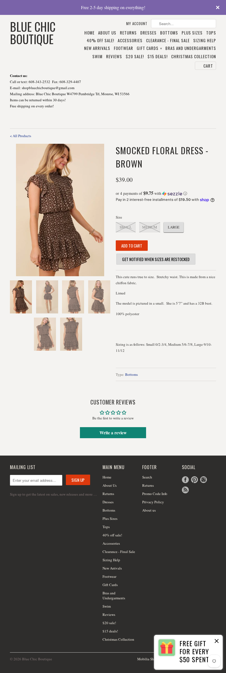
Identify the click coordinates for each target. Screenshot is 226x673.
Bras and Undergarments (190, 48)
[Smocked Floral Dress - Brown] (60, 210)
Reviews (114, 56)
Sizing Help (204, 40)
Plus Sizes (192, 33)
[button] (166, 193)
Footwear (123, 48)
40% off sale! (100, 40)
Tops (211, 33)
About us (149, 510)
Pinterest (194, 479)
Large (173, 227)
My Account (136, 23)
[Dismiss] (216, 642)
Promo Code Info (154, 493)
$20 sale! (135, 56)
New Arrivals (97, 48)
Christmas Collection (193, 56)
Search (147, 477)
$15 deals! (157, 56)
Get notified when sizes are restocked (156, 259)
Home (89, 33)
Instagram (203, 479)
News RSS (185, 489)
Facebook (185, 479)
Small (126, 227)
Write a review (113, 432)
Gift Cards (149, 48)
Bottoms (169, 33)
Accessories (130, 40)
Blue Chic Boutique (32, 32)
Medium (149, 227)
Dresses (148, 33)
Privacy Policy (153, 501)
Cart (208, 66)
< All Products (20, 135)
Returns (128, 33)
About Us (107, 33)
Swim (97, 56)
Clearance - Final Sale (168, 40)
